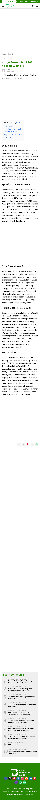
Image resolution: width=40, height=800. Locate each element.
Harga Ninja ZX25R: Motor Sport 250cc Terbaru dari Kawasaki (20, 714)
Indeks (9, 789)
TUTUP (18, 123)
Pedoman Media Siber (29, 791)
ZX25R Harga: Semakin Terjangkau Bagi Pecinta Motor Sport (21, 722)
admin (8, 69)
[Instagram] (22, 778)
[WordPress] (18, 778)
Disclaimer (15, 791)
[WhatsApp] (24, 782)
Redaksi (6, 791)
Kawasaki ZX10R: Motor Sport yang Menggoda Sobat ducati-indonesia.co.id (21, 682)
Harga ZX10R (13, 744)
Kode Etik (17, 789)
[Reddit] (26, 778)
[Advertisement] (20, 28)
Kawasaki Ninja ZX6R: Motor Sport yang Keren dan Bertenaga (21, 729)
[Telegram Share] (32, 444)
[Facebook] (6, 778)
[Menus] (3, 6)
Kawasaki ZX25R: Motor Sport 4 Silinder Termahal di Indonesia (20, 690)
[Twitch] (16, 782)
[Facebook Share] (19, 444)
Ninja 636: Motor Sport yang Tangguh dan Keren (23, 752)
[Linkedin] (30, 778)
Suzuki (4, 59)
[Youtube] (34, 778)
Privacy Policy (28, 789)
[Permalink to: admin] (3, 70)
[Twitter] (10, 778)
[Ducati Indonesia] (9, 6)
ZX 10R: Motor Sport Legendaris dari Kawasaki (21, 698)
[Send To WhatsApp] (36, 444)
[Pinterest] (14, 778)
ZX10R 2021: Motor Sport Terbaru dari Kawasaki (22, 706)
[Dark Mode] (33, 6)
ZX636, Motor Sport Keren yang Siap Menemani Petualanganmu (21, 737)
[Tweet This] (23, 444)
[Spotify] (20, 782)
